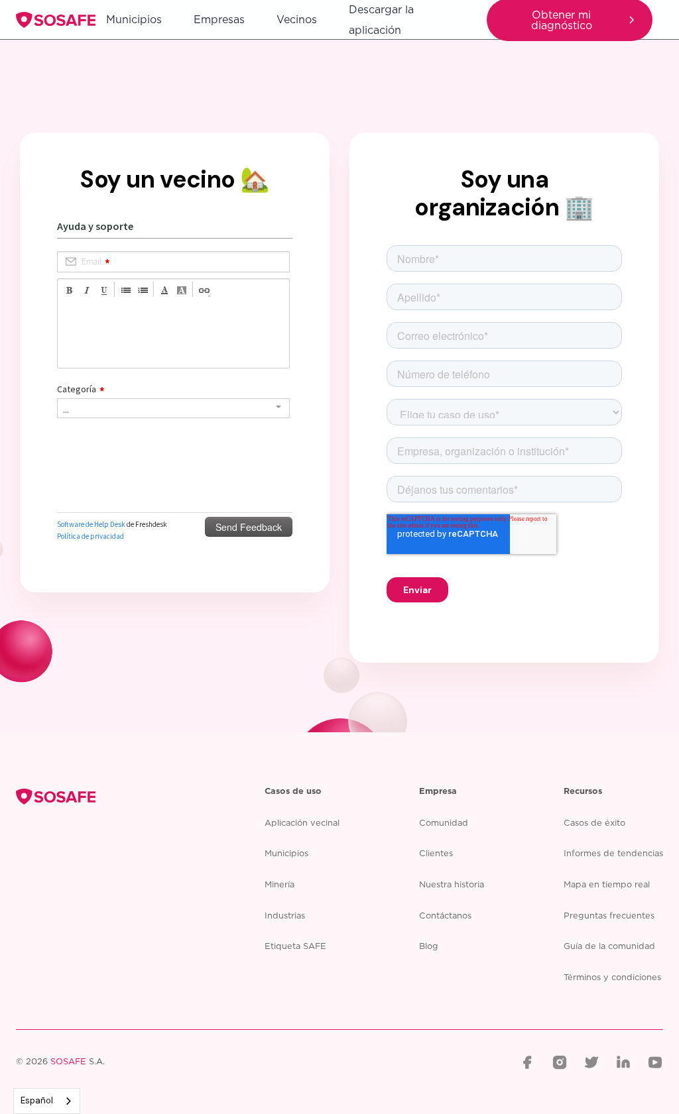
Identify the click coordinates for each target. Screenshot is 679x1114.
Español (37, 1100)
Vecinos (297, 19)
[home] (55, 20)
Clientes (436, 853)
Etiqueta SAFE (295, 946)
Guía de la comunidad (609, 946)
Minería (279, 884)
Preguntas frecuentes (609, 915)
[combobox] (46, 1101)
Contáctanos (445, 915)
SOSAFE (68, 1061)
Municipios (134, 19)
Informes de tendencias (613, 853)
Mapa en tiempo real (607, 884)
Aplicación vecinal (302, 822)
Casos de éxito (594, 822)
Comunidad (443, 822)
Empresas (219, 19)
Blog (428, 946)
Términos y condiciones (612, 977)
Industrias (285, 915)
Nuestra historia (451, 884)
